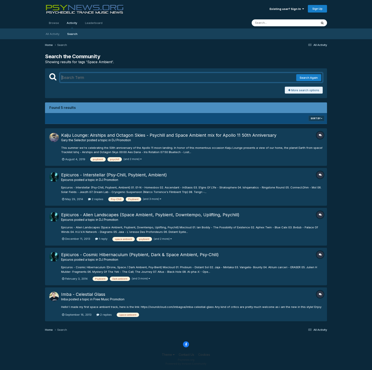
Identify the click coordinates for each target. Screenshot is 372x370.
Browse (54, 23)
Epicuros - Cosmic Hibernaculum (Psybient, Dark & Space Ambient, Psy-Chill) (140, 254)
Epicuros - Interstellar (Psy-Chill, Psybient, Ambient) (114, 174)
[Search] (322, 22)
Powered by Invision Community (186, 363)
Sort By (316, 118)
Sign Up (317, 8)
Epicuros (67, 180)
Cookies (204, 354)
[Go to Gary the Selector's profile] (54, 137)
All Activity (52, 34)
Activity (72, 23)
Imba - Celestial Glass (83, 294)
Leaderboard (93, 23)
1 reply (102, 238)
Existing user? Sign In (286, 9)
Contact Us (186, 354)
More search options (304, 90)
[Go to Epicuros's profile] (54, 177)
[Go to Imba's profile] (54, 296)
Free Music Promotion (108, 299)
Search (72, 34)
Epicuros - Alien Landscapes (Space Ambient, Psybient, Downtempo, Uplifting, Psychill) (150, 214)
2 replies (97, 199)
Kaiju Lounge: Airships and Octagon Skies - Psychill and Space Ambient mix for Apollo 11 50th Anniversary (168, 135)
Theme (167, 354)
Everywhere (304, 22)
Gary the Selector (73, 140)
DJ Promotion (121, 140)
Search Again (309, 77)
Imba (64, 299)
